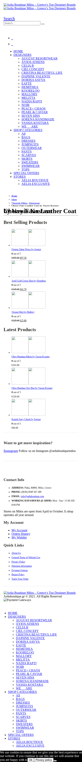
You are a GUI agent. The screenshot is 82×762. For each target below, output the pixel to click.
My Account (19, 530)
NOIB (25, 105)
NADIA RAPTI (31, 101)
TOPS (25, 169)
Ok (30, 759)
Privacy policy (44, 759)
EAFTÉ (26, 83)
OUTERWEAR (31, 148)
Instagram (11, 451)
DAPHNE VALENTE (35, 76)
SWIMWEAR (30, 166)
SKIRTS (26, 158)
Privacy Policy (18, 561)
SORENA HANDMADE (37, 119)
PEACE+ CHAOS (33, 108)
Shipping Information (22, 566)
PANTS (26, 151)
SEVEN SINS (30, 115)
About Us (16, 553)
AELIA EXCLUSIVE (35, 183)
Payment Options (20, 570)
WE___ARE (29, 126)
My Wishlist (19, 537)
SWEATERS (29, 162)
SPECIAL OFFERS (26, 173)
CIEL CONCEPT (32, 69)
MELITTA (28, 98)
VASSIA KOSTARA (35, 123)
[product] (45, 238)
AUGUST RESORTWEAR (39, 58)
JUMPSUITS (30, 144)
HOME (18, 51)
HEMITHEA (29, 87)
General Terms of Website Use (26, 557)
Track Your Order (20, 579)
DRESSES (28, 140)
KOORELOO (30, 90)
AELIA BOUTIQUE (35, 180)
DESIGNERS (22, 55)
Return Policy (18, 574)
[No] (55, 760)
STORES (20, 176)
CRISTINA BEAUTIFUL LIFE (41, 72)
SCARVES (28, 155)
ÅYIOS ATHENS (33, 62)
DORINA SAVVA (33, 80)
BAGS (25, 137)
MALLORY (29, 94)
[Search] (42, 24)
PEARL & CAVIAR (34, 112)
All (23, 133)
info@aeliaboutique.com (32, 496)
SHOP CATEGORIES (28, 130)
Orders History (21, 534)
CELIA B (27, 65)
